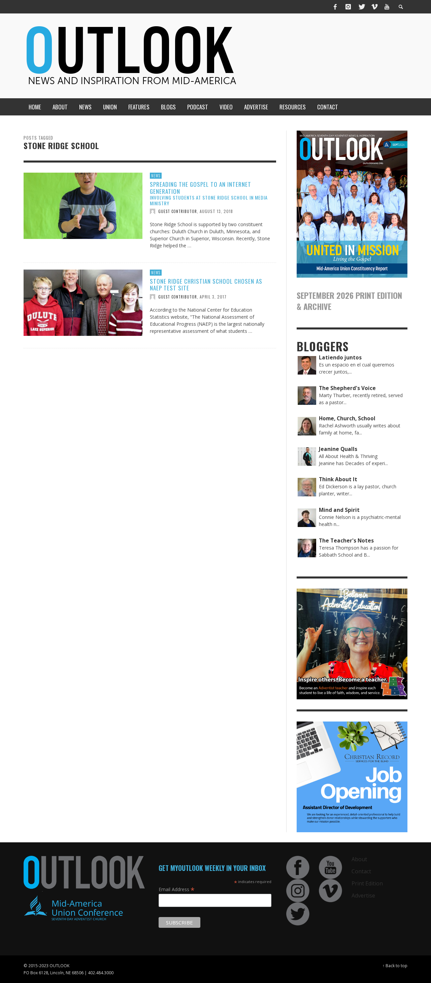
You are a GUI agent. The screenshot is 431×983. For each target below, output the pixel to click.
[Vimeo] (374, 6)
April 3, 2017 (213, 297)
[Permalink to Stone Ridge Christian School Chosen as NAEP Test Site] (83, 302)
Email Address (177, 889)
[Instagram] (348, 6)
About (359, 859)
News (155, 175)
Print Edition (367, 883)
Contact (361, 871)
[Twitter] (361, 6)
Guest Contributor (177, 211)
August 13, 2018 (216, 211)
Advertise (363, 895)
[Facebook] (335, 6)
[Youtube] (386, 6)
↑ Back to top (395, 965)
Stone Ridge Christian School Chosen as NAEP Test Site (206, 284)
